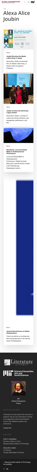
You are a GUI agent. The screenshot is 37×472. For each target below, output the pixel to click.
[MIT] (33, 2)
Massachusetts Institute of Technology (17, 462)
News (8, 52)
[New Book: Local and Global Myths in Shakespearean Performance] (18, 150)
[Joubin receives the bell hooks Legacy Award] (18, 100)
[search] (25, 2)
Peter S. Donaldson (10, 439)
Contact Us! (7, 428)
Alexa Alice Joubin (9, 448)
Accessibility (7, 464)
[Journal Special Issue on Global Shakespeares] (18, 259)
